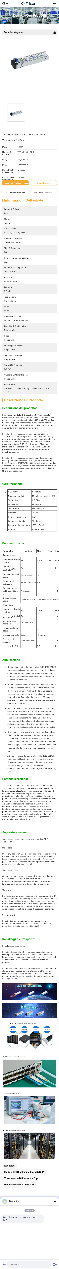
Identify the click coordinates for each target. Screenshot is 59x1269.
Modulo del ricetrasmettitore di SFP (24, 1172)
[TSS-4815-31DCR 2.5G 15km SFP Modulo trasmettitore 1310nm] (28, 71)
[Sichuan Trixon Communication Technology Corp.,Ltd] (30, 3)
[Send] (55, 1264)
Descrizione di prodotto (43, 192)
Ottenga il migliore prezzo (16, 183)
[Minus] (55, 1201)
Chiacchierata (43, 183)
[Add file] (4, 1264)
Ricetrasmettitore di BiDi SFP (20, 1184)
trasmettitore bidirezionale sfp (21, 1178)
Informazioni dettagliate (15, 192)
